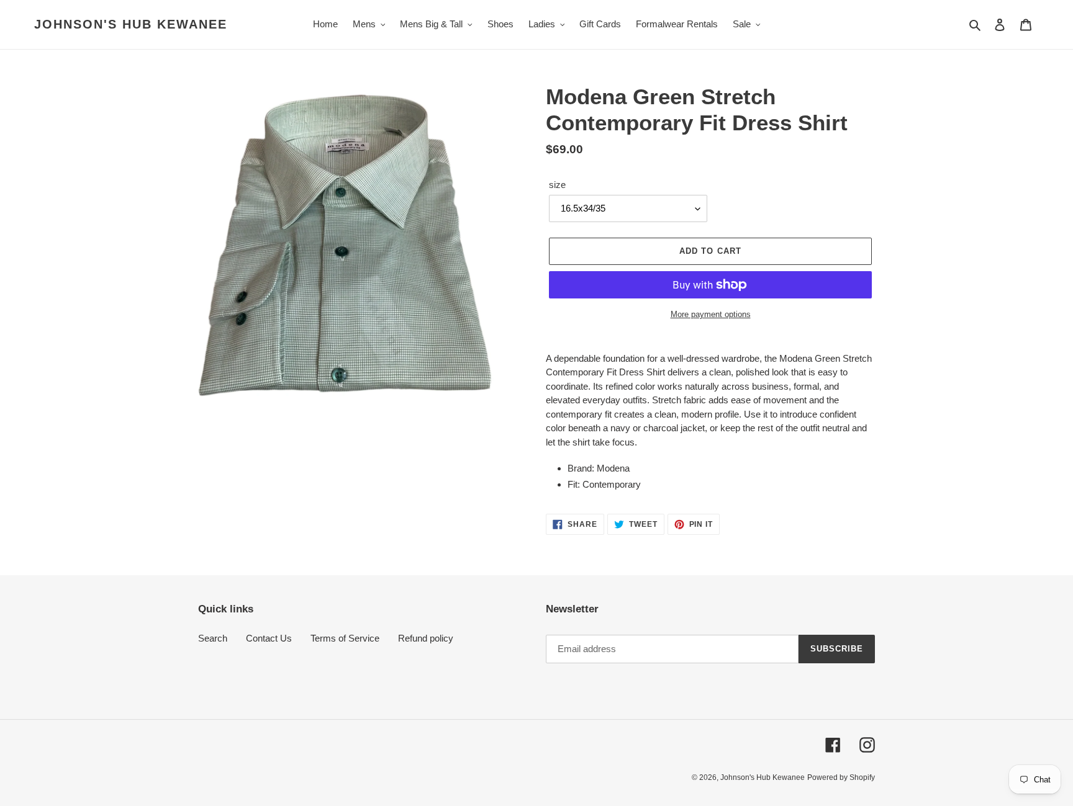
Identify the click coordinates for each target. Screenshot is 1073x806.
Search (212, 638)
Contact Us (269, 638)
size (557, 184)
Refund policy (425, 638)
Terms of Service (344, 638)
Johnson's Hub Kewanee (130, 24)
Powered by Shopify (841, 777)
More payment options (711, 314)
